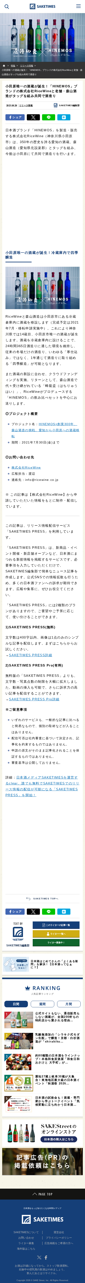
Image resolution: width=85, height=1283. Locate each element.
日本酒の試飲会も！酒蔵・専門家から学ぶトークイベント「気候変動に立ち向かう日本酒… (57, 1101)
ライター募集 (26, 1243)
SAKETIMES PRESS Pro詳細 (34, 699)
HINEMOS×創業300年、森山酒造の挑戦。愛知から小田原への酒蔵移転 (46, 430)
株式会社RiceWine (26, 467)
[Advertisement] (42, 203)
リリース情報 (26, 105)
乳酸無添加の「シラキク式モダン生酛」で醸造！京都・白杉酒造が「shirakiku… (57, 1038)
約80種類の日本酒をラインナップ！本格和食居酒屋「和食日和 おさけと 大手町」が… (57, 1059)
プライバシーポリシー (59, 1237)
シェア (17, 117)
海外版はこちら (26, 1248)
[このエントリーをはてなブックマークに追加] (63, 117)
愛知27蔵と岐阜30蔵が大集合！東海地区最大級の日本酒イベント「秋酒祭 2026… (57, 1080)
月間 (68, 1004)
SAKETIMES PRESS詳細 (30, 655)
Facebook (46, 1257)
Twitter (39, 1257)
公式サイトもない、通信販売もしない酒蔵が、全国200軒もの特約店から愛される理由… (57, 1017)
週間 (42, 1004)
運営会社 (59, 1232)
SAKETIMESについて (26, 1232)
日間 (16, 1004)
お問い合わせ (26, 1237)
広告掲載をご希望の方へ (58, 1243)
